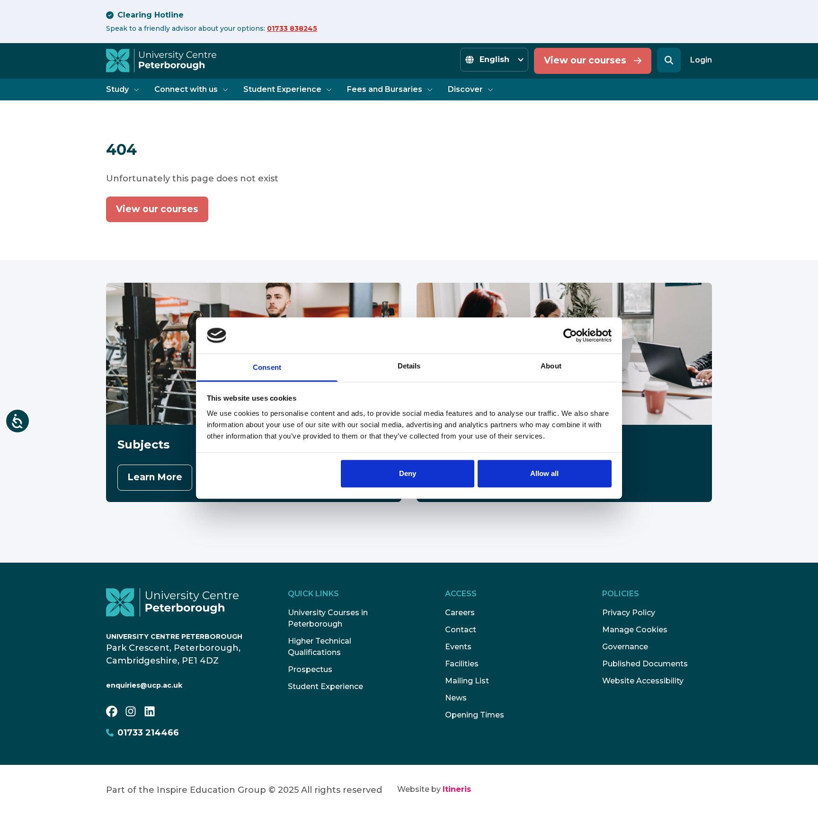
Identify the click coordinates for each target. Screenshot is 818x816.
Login (701, 59)
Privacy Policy (628, 612)
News (456, 697)
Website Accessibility (643, 680)
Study (117, 89)
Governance (625, 646)
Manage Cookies (634, 629)
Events (458, 646)
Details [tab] (409, 366)
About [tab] (551, 366)
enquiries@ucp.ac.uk (144, 685)
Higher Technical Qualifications (319, 647)
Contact (460, 629)
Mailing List (467, 680)
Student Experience (282, 89)
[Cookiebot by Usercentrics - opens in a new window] (570, 335)
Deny (407, 474)
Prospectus (310, 669)
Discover (465, 89)
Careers (460, 612)
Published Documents (645, 663)
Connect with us (186, 89)
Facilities (462, 663)
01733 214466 (148, 732)
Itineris (457, 789)
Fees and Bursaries (384, 89)
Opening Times (474, 714)
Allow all (544, 474)
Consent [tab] (267, 368)
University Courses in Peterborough (328, 618)
